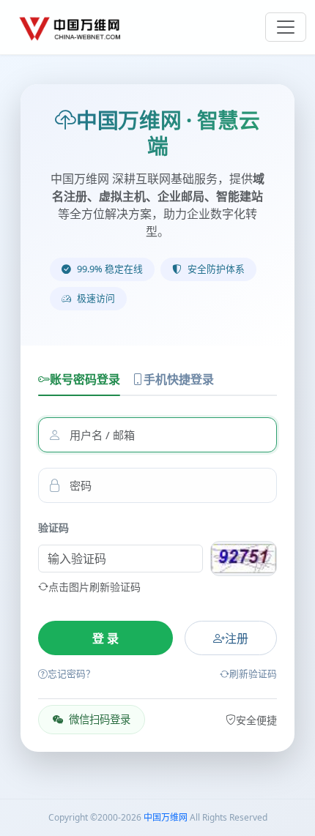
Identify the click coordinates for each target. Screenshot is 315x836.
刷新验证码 (253, 673)
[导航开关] (285, 27)
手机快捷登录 (179, 379)
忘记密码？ (71, 673)
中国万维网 (166, 817)
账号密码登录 (85, 379)
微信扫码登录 (99, 719)
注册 (236, 638)
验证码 (53, 527)
